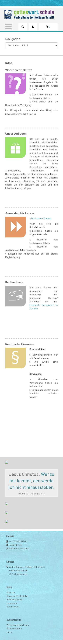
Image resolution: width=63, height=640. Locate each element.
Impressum (12, 603)
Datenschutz (12, 606)
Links (9, 632)
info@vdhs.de (15, 545)
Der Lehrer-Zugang (41, 218)
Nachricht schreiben (19, 548)
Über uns (10, 592)
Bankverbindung (14, 599)
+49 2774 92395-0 (17, 541)
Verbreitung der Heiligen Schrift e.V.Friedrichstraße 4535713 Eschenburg (27, 570)
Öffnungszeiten (14, 628)
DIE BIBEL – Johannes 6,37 (31, 493)
